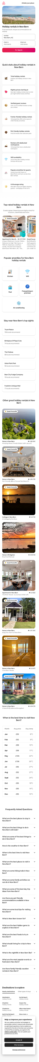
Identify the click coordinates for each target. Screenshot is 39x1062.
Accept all (19, 1040)
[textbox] (10, 44)
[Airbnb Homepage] (3, 3)
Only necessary (19, 1045)
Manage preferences (18, 1050)
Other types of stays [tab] (24, 991)
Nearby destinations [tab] (8, 991)
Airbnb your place (28, 3)
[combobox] (19, 38)
